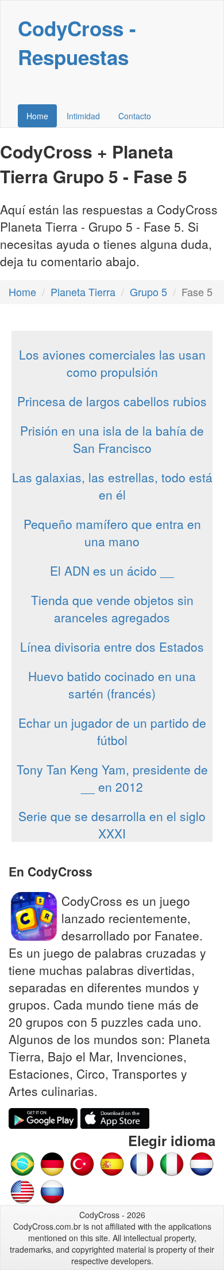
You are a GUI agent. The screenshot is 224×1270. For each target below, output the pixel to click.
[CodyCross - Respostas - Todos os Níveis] (22, 1162)
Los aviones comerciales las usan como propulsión (112, 363)
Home (37, 116)
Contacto (134, 116)
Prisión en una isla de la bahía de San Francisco (112, 439)
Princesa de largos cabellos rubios (112, 401)
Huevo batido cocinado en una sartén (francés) (112, 684)
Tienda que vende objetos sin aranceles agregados (112, 608)
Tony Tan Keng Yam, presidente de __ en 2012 (112, 778)
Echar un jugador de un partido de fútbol (112, 731)
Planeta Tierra (83, 291)
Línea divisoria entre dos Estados (112, 646)
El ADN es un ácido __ (112, 570)
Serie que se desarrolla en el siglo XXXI (112, 824)
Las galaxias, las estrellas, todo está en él (112, 485)
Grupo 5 (148, 291)
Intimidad (83, 116)
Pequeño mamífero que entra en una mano (112, 532)
